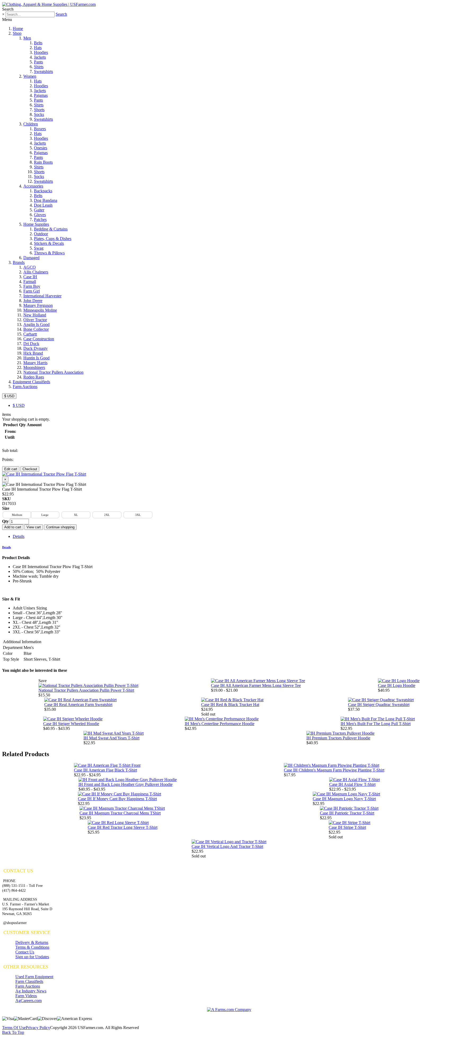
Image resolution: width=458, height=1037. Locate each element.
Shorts (39, 109)
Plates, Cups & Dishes (52, 238)
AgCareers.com (28, 1000)
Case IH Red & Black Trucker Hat (230, 704)
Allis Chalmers (35, 272)
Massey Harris (35, 362)
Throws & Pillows (49, 253)
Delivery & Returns (31, 942)
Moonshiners (34, 367)
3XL (138, 514)
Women (29, 76)
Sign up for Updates (32, 957)
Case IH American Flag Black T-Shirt (105, 770)
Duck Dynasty (35, 348)
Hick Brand (33, 353)
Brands (19, 262)
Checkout (30, 469)
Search (61, 14)
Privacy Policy (38, 1027)
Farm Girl (31, 291)
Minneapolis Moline (40, 310)
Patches (40, 219)
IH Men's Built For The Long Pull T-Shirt (376, 723)
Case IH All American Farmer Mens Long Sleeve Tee (256, 685)
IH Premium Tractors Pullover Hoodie (338, 738)
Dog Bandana (45, 200)
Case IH (30, 276)
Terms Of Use (14, 1027)
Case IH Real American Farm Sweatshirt (78, 704)
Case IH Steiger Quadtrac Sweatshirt (378, 704)
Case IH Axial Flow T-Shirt (352, 784)
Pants (38, 62)
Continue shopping (60, 527)
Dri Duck (31, 343)
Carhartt (30, 334)
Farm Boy (31, 286)
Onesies (40, 148)
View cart (34, 527)
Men (27, 38)
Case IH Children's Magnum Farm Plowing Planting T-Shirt (334, 770)
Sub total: (10, 450)
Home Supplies (36, 224)
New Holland (34, 315)
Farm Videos (26, 996)
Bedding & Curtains (51, 229)
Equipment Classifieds (31, 382)
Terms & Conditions (32, 947)
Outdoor (41, 234)
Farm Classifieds (29, 981)
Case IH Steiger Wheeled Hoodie (71, 723)
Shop (17, 33)
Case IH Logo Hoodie (396, 685)
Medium (17, 514)
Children (30, 124)
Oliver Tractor (35, 319)
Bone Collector (36, 329)
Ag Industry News (30, 991)
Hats (38, 47)
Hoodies (41, 52)
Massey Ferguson (38, 305)
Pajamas (41, 95)
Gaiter (39, 210)
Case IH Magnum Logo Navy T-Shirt (344, 798)
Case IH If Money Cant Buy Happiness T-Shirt (117, 798)
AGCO (29, 267)
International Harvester (42, 296)
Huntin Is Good (36, 358)
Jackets (40, 57)
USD (19, 405)
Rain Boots (43, 162)
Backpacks (43, 191)
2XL (107, 514)
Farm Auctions (25, 386)
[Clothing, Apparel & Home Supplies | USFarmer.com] (49, 4)
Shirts (38, 66)
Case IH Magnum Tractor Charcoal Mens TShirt (120, 813)
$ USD (9, 396)
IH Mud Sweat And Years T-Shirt (111, 738)
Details (18, 536)
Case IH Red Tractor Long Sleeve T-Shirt (122, 827)
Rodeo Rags (33, 377)
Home (18, 28)
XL (76, 514)
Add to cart (12, 527)
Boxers (40, 129)
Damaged (31, 257)
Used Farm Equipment (34, 976)
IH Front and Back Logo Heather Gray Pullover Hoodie (125, 784)
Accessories (33, 186)
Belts (38, 43)
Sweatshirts (43, 71)
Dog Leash (43, 205)
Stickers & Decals (49, 243)
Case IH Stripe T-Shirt (347, 827)
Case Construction (38, 339)
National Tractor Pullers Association (53, 372)
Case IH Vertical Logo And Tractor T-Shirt (227, 846)
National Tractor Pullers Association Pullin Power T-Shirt (86, 690)
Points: (8, 459)
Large (45, 514)
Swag (38, 248)
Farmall (29, 281)
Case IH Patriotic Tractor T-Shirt (347, 813)
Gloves (40, 214)
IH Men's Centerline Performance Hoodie (219, 723)
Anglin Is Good (36, 324)
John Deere (32, 300)
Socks (39, 114)
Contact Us (24, 952)
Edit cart (10, 469)
